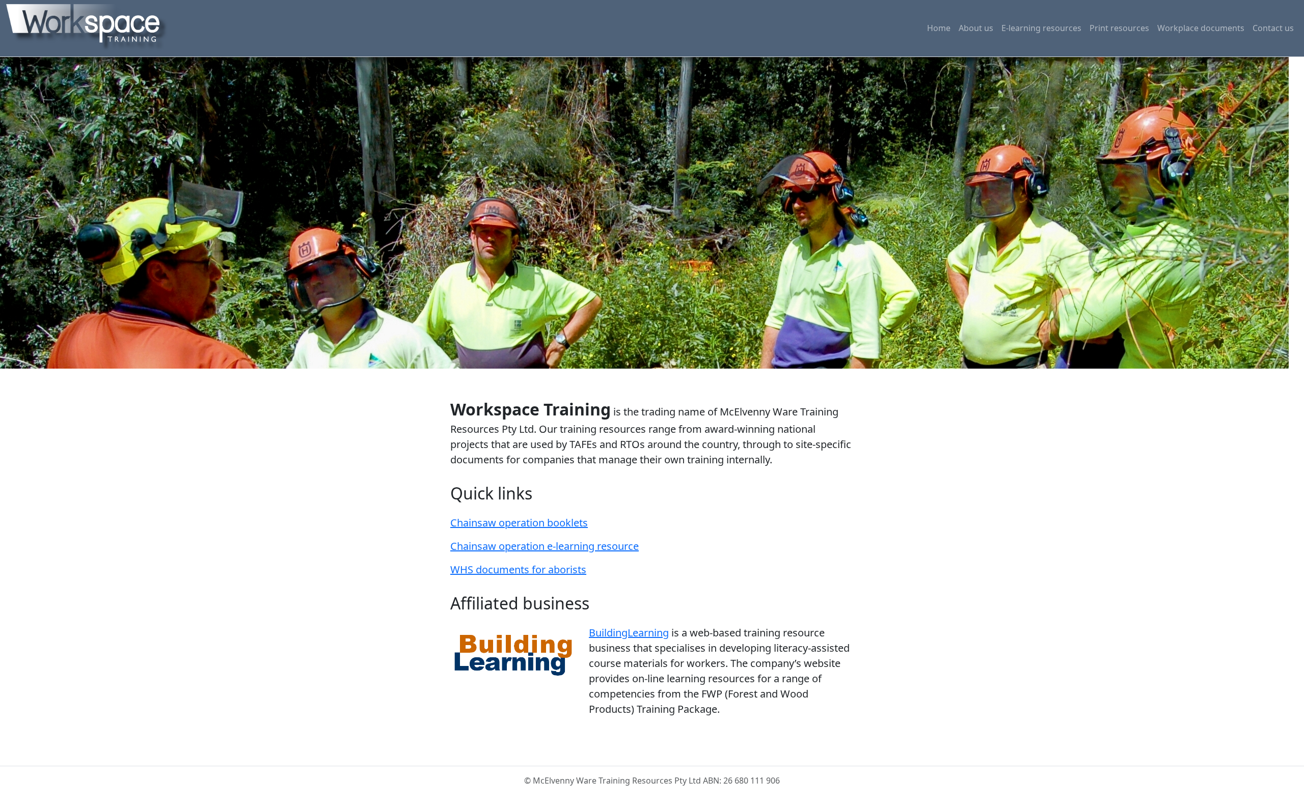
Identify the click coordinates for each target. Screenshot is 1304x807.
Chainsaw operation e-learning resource (544, 546)
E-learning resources (1041, 28)
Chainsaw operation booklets (519, 523)
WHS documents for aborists (518, 569)
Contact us (1273, 28)
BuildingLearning (629, 632)
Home (938, 28)
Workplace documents (1200, 28)
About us (976, 28)
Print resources (1119, 28)
